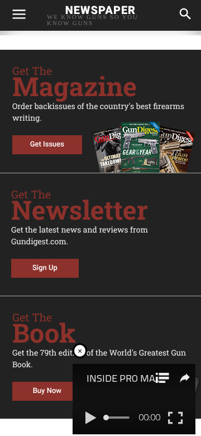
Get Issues (47, 144)
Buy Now (47, 391)
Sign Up (45, 268)
